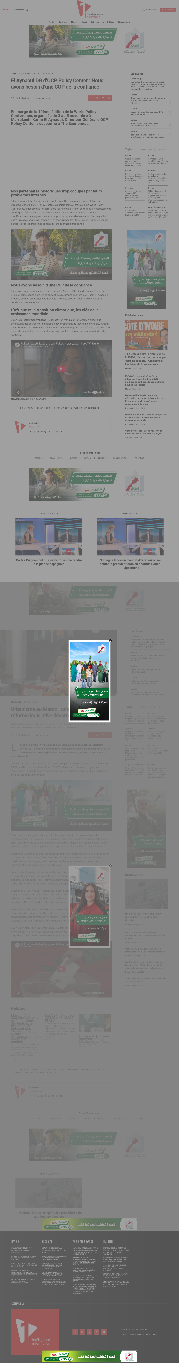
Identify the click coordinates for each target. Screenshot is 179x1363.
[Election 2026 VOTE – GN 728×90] (89, 1362)
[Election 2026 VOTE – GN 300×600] (89, 720)
